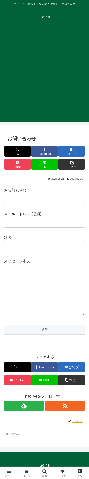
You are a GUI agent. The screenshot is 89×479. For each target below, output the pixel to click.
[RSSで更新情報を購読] (65, 406)
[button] (71, 164)
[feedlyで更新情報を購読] (24, 406)
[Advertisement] (44, 78)
